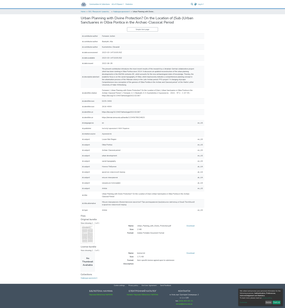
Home (83, 11)
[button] (195, 4)
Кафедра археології (121, 11)
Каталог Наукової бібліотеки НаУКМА (142, 294)
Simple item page (142, 29)
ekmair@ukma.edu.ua (184, 304)
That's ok (276, 302)
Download (190, 226)
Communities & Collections (99, 4)
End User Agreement (149, 285)
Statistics (129, 4)
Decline (268, 302)
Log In (200, 4)
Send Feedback (165, 285)
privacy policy (267, 298)
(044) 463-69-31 (186, 301)
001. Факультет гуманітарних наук (99, 11)
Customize (243, 302)
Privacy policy (133, 285)
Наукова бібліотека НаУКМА (101, 294)
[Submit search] (192, 4)
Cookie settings (119, 285)
